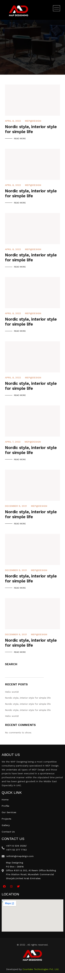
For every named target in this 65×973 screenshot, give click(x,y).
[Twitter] (18, 886)
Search (11, 664)
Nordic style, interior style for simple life (28, 697)
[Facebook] (4, 886)
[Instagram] (11, 886)
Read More (20, 139)
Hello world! (12, 691)
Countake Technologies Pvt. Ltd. (40, 969)
